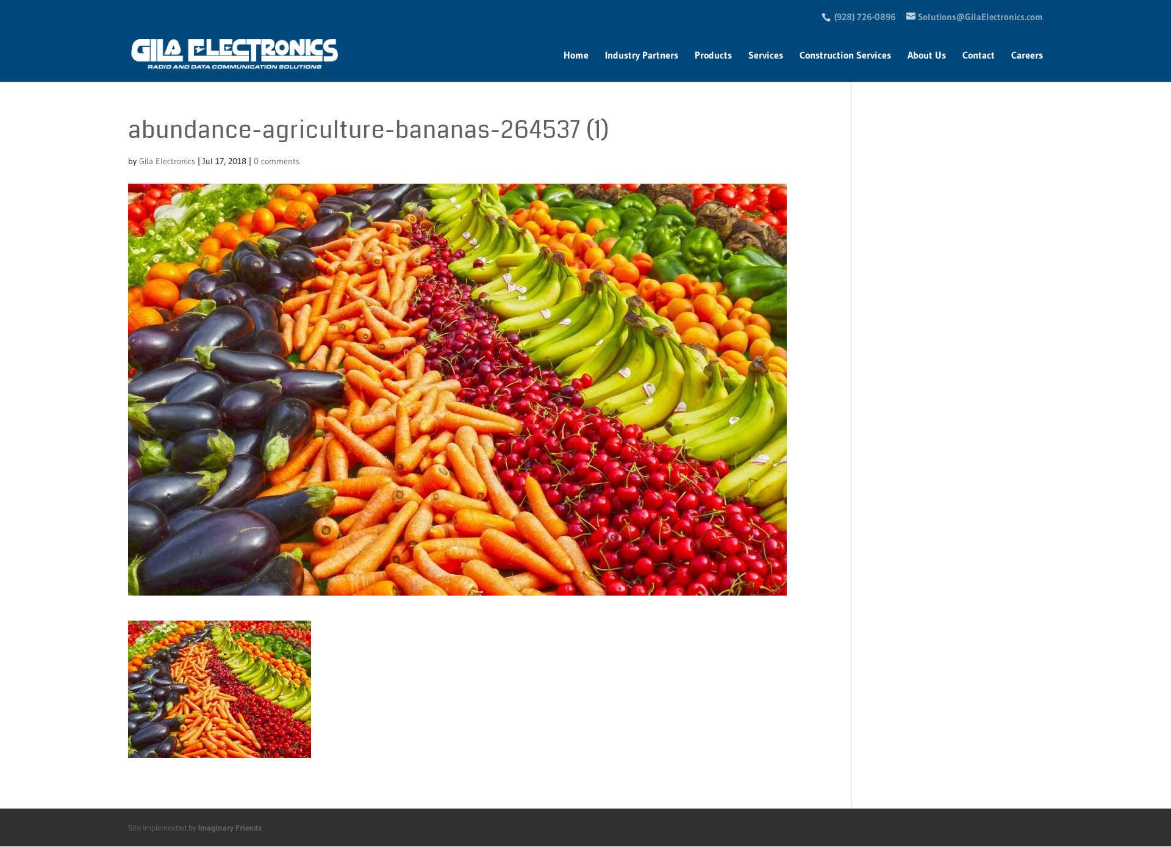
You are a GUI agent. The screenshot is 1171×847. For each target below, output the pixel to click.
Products (713, 56)
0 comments (276, 161)
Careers (1027, 56)
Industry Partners (641, 56)
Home (576, 56)
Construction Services (845, 56)
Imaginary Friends (230, 827)
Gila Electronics (167, 161)
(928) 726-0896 (865, 17)
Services (765, 56)
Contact (978, 56)
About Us (927, 56)
